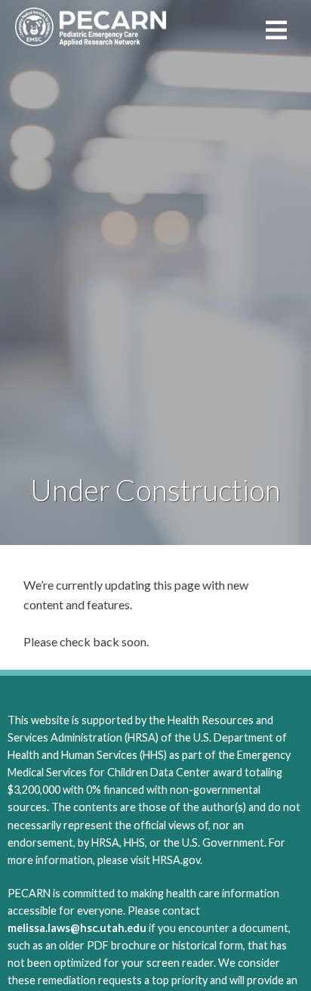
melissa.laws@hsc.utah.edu (77, 927)
